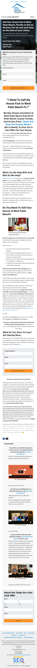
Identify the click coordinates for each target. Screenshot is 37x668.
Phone (5, 74)
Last (20, 604)
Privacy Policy (21, 635)
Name (5, 599)
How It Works (19, 633)
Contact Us (23, 2)
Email (5, 80)
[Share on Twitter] (7, 439)
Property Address (8, 68)
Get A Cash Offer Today (8, 633)
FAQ (25, 633)
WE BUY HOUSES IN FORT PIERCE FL (13, 637)
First (5, 604)
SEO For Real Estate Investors (22, 655)
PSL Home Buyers (28, 637)
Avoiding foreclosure (9, 178)
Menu (32, 17)
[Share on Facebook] (4, 439)
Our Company (15, 2)
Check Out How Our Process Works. (20, 123)
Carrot (28, 666)
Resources (14, 635)
